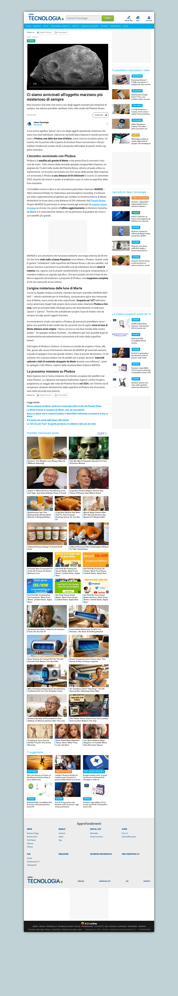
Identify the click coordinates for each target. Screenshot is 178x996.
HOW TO (75, 26)
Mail (138, 21)
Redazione (63, 854)
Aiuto (80, 929)
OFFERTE (104, 26)
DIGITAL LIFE (95, 829)
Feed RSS (81, 881)
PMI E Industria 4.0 (130, 854)
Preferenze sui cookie (69, 929)
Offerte (30, 847)
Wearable (94, 833)
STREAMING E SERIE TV (60, 26)
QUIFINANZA (122, 926)
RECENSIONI (115, 26)
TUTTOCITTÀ (99, 926)
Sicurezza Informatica (101, 854)
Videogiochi (31, 865)
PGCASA (77, 926)
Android (62, 833)
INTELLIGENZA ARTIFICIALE (94, 772)
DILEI (106, 926)
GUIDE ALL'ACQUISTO (90, 26)
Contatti (146, 881)
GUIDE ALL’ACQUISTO (63, 772)
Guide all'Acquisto (129, 837)
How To (125, 833)
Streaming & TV (33, 862)
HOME (29, 37)
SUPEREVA (142, 926)
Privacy (47, 929)
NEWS (28, 26)
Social (29, 858)
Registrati (129, 21)
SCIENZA (35, 37)
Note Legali (40, 929)
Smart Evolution (96, 837)
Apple (61, 837)
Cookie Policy (56, 929)
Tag (127, 881)
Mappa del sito (105, 881)
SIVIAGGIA (113, 926)
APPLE (45, 26)
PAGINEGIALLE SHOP (65, 926)
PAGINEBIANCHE (87, 926)
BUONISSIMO (132, 926)
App (60, 840)
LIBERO (35, 926)
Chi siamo (31, 929)
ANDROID (37, 26)
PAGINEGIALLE (51, 926)
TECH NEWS (32, 772)
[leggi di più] (107, 124)
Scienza (30, 843)
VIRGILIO (42, 926)
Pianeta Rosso (97, 200)
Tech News (31, 840)
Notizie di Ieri (32, 837)
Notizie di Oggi (33, 833)
